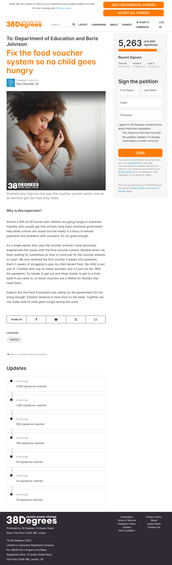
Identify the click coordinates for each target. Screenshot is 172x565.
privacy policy (125, 172)
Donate (127, 24)
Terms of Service (126, 520)
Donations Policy (127, 523)
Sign (140, 153)
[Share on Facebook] (36, 319)
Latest (83, 24)
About (114, 24)
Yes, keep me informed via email (141, 132)
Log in (161, 24)
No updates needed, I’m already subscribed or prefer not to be (141, 139)
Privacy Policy (138, 188)
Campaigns (99, 24)
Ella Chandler (25, 84)
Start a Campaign (142, 24)
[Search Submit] (74, 24)
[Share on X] (76, 319)
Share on (16, 319)
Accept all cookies (133, 12)
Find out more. (64, 8)
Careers (126, 527)
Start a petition (127, 530)
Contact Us (154, 527)
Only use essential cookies (134, 5)
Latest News (154, 523)
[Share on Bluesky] (56, 319)
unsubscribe (133, 163)
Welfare (14, 339)
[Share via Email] (96, 319)
